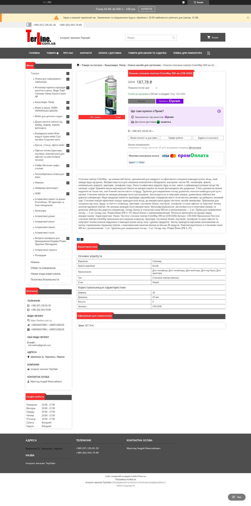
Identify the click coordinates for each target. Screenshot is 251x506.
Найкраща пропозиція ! (47, 188)
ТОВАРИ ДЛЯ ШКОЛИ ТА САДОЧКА (147, 53)
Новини (35, 262)
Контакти (86, 53)
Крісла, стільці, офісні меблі (49, 145)
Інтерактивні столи (44, 232)
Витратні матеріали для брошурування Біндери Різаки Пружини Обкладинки (50, 241)
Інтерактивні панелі (45, 227)
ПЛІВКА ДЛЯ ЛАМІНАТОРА (187, 53)
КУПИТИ (146, 9)
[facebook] (78, 240)
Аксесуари (40, 210)
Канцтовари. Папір (115, 65)
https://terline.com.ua (41, 320)
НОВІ (37, 193)
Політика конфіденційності (153, 482)
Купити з (163, 101)
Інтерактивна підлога (46, 250)
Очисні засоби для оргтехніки (144, 65)
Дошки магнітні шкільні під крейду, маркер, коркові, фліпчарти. (48, 124)
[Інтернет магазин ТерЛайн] (41, 37)
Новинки (39, 182)
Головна (34, 53)
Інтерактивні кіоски (44, 221)
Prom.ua (142, 476)
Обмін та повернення (43, 267)
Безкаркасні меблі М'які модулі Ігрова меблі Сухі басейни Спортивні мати (48, 136)
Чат (239, 497)
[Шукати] (174, 38)
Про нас (68, 53)
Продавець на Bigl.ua (125, 479)
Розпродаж (40, 255)
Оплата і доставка (110, 53)
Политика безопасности (45, 279)
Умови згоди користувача (45, 273)
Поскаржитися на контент (125, 482)
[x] (82, 240)
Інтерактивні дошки (45, 216)
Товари (51, 53)
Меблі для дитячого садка (48, 116)
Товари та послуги (92, 65)
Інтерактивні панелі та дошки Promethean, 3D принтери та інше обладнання (50, 202)
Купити (141, 101)
